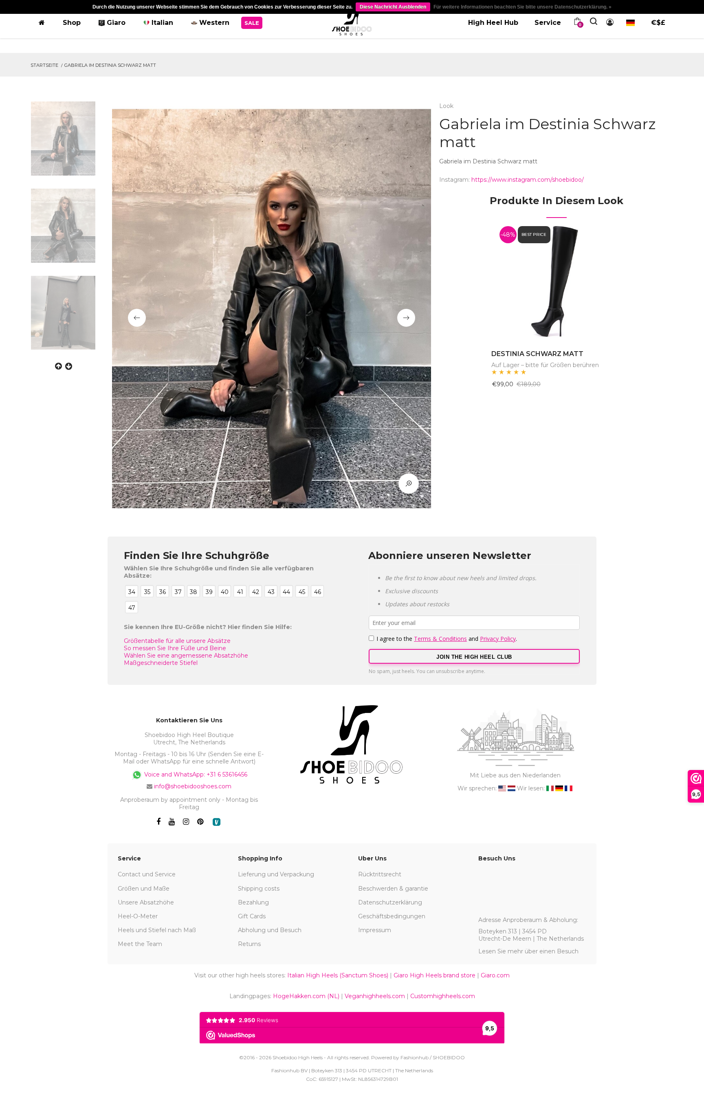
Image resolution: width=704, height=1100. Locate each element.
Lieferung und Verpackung (276, 874)
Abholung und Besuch (269, 930)
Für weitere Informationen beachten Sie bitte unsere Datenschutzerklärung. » (522, 7)
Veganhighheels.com (375, 996)
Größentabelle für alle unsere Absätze (177, 641)
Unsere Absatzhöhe (146, 902)
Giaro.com (495, 975)
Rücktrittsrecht (379, 874)
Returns (249, 944)
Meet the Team (140, 944)
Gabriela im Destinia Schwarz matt (110, 65)
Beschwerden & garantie (393, 888)
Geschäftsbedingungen (391, 916)
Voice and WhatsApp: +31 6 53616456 (195, 774)
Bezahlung (253, 902)
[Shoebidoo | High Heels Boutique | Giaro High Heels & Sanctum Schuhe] (352, 21)
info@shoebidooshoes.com (192, 786)
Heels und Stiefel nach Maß (157, 930)
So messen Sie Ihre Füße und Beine (175, 648)
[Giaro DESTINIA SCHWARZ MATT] (556, 280)
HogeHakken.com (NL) (306, 996)
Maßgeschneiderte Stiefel (161, 663)
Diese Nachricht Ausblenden (393, 7)
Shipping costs (258, 888)
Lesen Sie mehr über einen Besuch (528, 951)
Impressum (374, 930)
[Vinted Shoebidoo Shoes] (216, 822)
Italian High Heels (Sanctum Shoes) (337, 975)
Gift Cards (252, 916)
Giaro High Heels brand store (434, 975)
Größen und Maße (143, 888)
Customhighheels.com (442, 996)
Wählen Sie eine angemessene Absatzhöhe (186, 655)
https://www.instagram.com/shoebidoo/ (527, 179)
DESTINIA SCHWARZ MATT (537, 354)
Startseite (44, 65)
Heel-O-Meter (138, 916)
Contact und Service (147, 874)
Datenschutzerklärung (390, 902)
